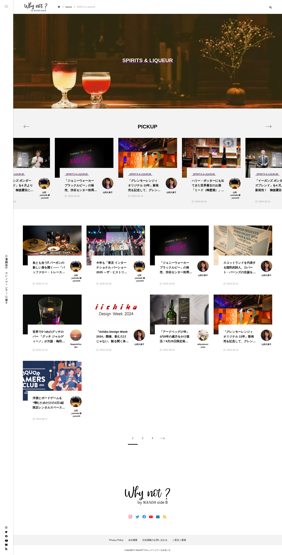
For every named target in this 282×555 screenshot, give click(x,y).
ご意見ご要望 (179, 540)
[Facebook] (6, 536)
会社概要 (132, 540)
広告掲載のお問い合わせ (154, 540)
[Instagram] (6, 527)
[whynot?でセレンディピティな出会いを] (36, 7)
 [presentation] (26, 126)
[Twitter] (6, 532)
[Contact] (6, 544)
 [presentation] (268, 126)
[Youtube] (6, 540)
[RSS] (6, 548)
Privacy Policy (116, 540)
